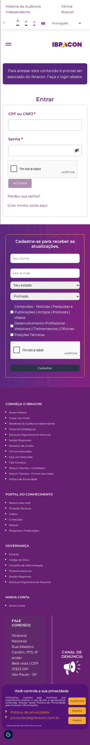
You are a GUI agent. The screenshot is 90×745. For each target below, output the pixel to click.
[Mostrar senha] (76, 150)
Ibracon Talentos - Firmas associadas (31, 473)
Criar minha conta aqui (27, 205)
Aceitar (77, 720)
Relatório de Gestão (21, 445)
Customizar (77, 701)
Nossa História (18, 412)
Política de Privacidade (23, 479)
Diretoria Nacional (20, 571)
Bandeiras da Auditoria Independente (32, 423)
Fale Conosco (17, 462)
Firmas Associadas (20, 451)
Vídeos (13, 514)
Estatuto (14, 554)
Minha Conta (17, 605)
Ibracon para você (19, 502)
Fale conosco (21, 622)
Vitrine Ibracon (67, 9)
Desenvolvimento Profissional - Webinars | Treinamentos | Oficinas (44, 326)
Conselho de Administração (26, 565)
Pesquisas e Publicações (24, 530)
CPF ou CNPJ (21, 114)
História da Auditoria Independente (23, 9)
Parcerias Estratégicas (22, 429)
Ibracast (13, 525)
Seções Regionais (20, 440)
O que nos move (19, 418)
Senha (15, 139)
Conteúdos (16, 519)
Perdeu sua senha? (24, 196)
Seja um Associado (21, 457)
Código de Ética (19, 559)
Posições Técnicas (29, 335)
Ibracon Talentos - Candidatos (27, 468)
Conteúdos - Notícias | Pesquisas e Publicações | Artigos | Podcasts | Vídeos (43, 312)
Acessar (20, 183)
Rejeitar (77, 710)
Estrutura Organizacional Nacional (30, 434)
